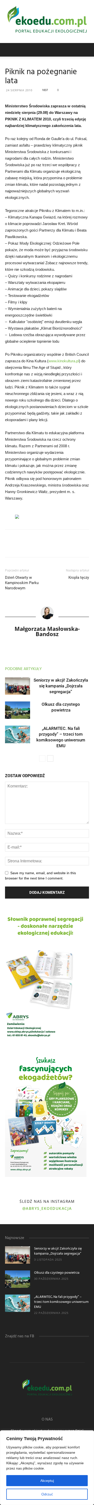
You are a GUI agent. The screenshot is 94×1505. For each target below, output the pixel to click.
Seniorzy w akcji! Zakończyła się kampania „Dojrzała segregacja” (61, 686)
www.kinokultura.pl (63, 361)
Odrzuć (47, 1494)
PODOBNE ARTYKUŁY (23, 669)
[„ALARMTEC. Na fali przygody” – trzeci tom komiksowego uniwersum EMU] (17, 734)
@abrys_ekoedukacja (47, 1208)
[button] (87, 50)
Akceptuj (47, 1481)
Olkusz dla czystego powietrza (56, 1273)
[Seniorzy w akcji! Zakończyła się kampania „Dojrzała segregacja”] (17, 686)
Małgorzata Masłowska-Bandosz (47, 631)
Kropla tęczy (78, 577)
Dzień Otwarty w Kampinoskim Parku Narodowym (22, 582)
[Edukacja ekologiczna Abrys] (47, 21)
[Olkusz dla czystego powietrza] (17, 710)
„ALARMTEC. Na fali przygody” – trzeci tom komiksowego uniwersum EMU (61, 1302)
